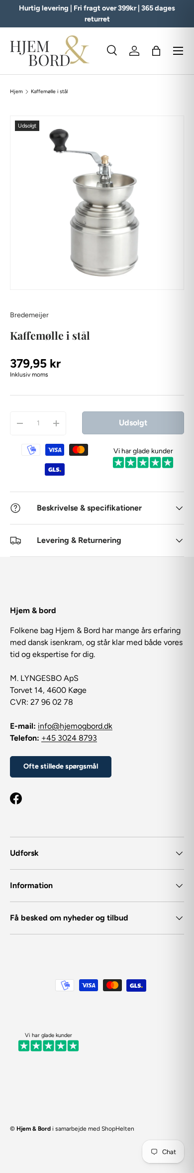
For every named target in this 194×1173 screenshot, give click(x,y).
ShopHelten (117, 1128)
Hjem (16, 91)
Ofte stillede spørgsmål (60, 766)
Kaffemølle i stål (49, 91)
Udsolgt (133, 422)
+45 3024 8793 (69, 738)
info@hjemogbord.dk (75, 726)
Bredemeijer (29, 315)
